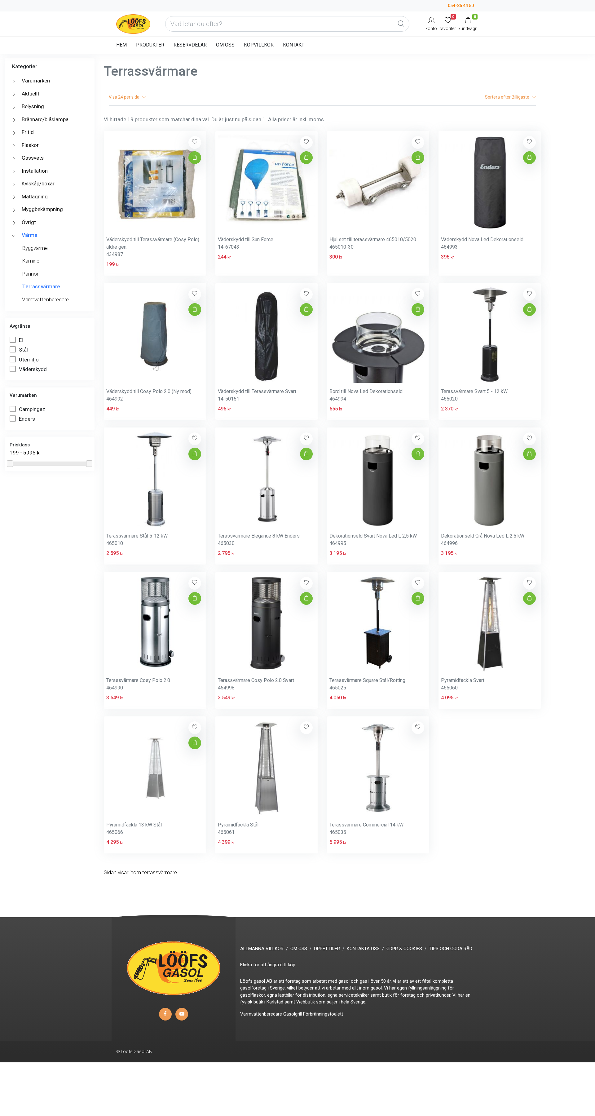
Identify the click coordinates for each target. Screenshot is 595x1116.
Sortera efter (507, 97)
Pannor (30, 274)
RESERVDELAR (190, 45)
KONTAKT (293, 45)
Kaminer (31, 261)
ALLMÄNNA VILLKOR (262, 948)
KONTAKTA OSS (363, 948)
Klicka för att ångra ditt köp (267, 965)
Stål (24, 350)
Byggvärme (35, 248)
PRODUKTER (150, 45)
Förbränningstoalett (323, 1014)
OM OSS (225, 45)
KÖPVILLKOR (259, 45)
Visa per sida (125, 97)
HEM (121, 45)
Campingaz (32, 409)
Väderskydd (33, 369)
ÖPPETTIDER (327, 948)
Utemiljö (29, 359)
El (21, 340)
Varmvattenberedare (45, 299)
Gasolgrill (292, 1014)
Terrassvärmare (41, 286)
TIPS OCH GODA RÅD (450, 948)
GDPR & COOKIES (404, 948)
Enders (27, 419)
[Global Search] (401, 24)
